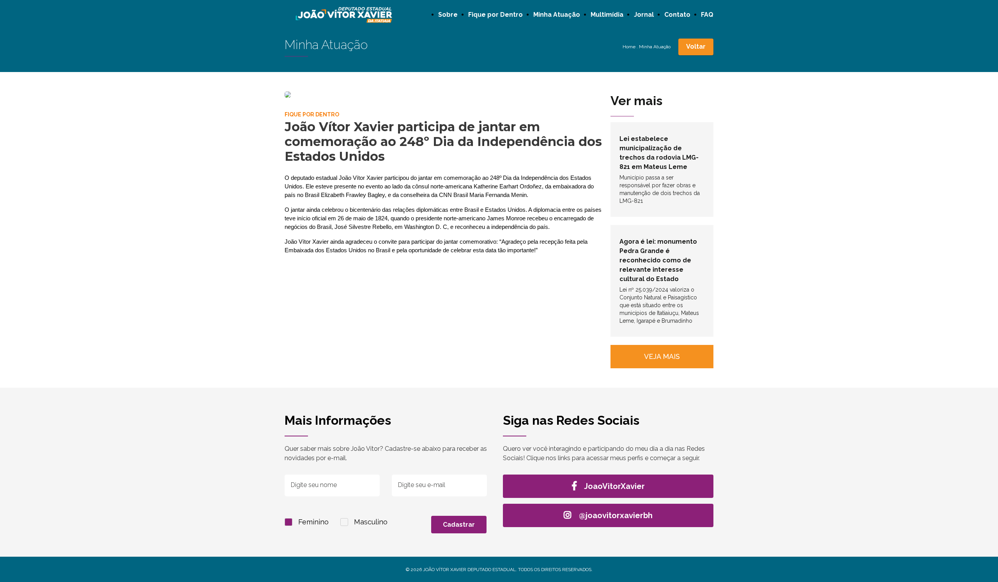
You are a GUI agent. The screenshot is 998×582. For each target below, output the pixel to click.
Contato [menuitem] (677, 14)
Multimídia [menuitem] (607, 14)
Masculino (371, 522)
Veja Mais (662, 356)
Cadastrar (459, 524)
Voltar (696, 46)
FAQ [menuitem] (707, 14)
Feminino (313, 522)
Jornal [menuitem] (644, 14)
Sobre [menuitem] (448, 14)
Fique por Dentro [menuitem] (495, 14)
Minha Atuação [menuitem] (556, 14)
